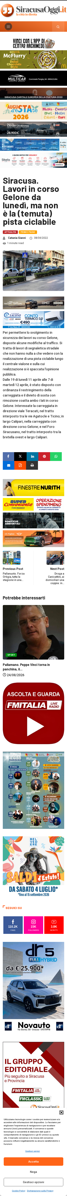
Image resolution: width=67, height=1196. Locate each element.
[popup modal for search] (58, 26)
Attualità (10, 232)
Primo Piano (28, 232)
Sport (57, 660)
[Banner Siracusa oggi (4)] (33, 129)
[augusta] (33, 110)
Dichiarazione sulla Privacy (40, 1191)
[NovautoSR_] (33, 988)
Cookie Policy (18, 1191)
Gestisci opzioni (33, 1182)
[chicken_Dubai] (33, 59)
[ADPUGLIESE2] (33, 538)
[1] (33, 1088)
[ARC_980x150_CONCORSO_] (33, 43)
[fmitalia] (33, 144)
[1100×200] (33, 93)
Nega (33, 1172)
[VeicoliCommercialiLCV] (33, 78)
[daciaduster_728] (33, 303)
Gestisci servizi (32, 1151)
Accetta (33, 1161)
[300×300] (33, 867)
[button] (61, 1112)
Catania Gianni (17, 237)
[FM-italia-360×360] (33, 713)
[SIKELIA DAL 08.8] (33, 160)
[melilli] (33, 790)
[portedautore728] (33, 487)
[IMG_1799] (33, 504)
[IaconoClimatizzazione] (33, 319)
